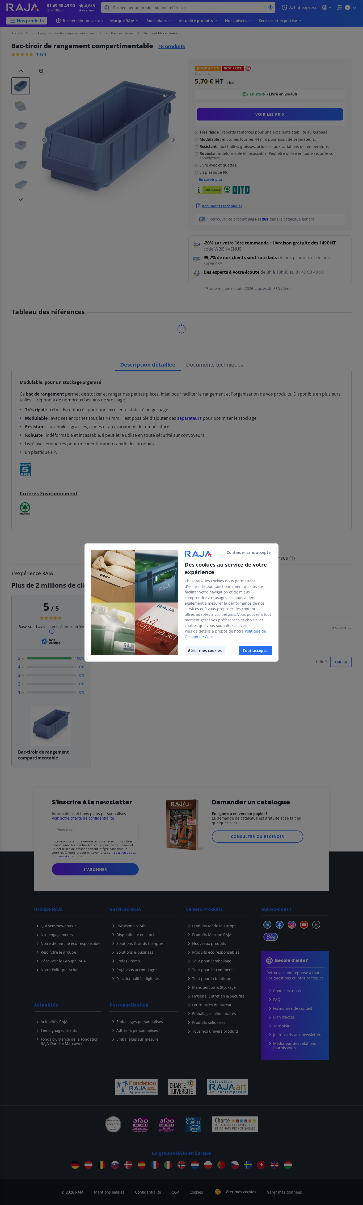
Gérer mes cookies (205, 650)
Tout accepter (255, 650)
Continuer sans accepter (249, 552)
